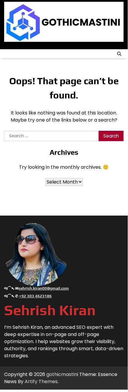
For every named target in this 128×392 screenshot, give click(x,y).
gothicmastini (62, 374)
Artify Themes (41, 381)
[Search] (119, 53)
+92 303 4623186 (35, 296)
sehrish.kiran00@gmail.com (43, 288)
